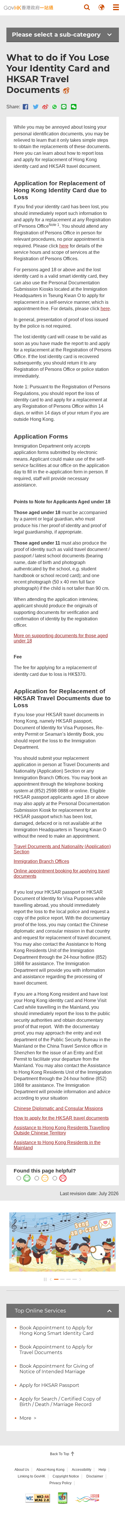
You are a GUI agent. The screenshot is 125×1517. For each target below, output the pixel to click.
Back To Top (60, 1454)
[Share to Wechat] (73, 106)
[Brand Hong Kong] (87, 1498)
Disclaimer (94, 1476)
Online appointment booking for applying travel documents (62, 873)
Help (102, 1470)
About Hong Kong (50, 1470)
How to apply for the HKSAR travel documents (61, 1118)
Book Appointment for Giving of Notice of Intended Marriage (56, 1368)
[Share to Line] (64, 106)
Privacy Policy (60, 1483)
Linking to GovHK (31, 1476)
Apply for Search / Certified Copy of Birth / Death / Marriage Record (60, 1401)
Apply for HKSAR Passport (49, 1385)
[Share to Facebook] (25, 106)
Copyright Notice (66, 1476)
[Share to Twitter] (36, 106)
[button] (87, 7)
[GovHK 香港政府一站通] (28, 8)
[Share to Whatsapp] (54, 106)
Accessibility (81, 1470)
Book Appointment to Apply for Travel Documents (56, 1349)
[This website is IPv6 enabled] (62, 1498)
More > (27, 1418)
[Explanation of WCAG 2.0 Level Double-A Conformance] (37, 1498)
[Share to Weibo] (45, 106)
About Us (22, 1470)
